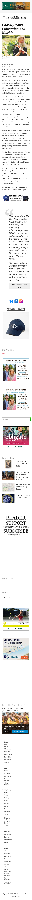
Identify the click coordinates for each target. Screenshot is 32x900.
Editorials (7, 837)
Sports (6, 814)
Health (6, 806)
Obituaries (7, 749)
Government (8, 754)
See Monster (8, 776)
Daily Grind (7, 757)
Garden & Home (7, 822)
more (3, 353)
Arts (5, 768)
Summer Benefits (7, 779)
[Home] (16, 17)
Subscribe (7, 864)
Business (7, 751)
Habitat (6, 803)
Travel (6, 795)
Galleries (7, 773)
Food (6, 800)
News (6, 742)
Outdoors (7, 811)
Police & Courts (7, 745)
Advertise (7, 853)
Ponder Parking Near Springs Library (23, 486)
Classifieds (7, 856)
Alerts (6, 867)
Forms (6, 859)
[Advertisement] (16, 683)
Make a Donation (7, 874)
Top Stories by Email (7, 882)
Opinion (7, 831)
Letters (6, 842)
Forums (7, 597)
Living (6, 792)
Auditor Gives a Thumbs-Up (23, 496)
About (6, 851)
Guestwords (8, 839)
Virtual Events (6, 783)
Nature (6, 809)
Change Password (7, 870)
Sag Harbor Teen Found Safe (21, 463)
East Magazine (7, 818)
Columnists (7, 834)
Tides (6, 826)
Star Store (7, 861)
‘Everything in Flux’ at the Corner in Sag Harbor (22, 475)
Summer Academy (7, 878)
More (6, 848)
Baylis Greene (8, 64)
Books (6, 771)
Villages (6, 762)
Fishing (6, 798)
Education (7, 759)
